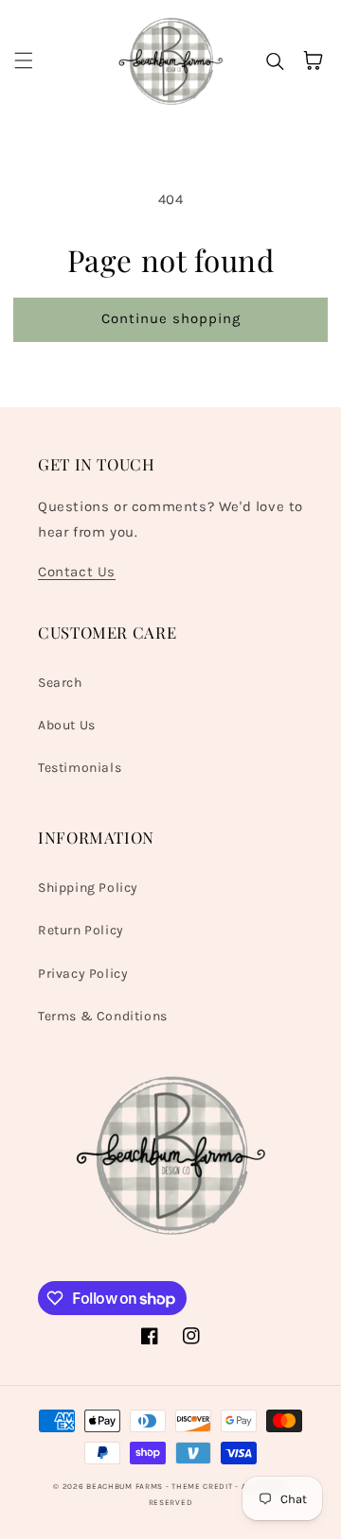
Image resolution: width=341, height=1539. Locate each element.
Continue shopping (171, 318)
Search (60, 683)
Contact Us (77, 571)
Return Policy (81, 930)
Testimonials (79, 768)
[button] (24, 60)
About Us (67, 725)
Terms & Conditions (103, 1016)
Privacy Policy (83, 974)
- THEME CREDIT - (204, 1486)
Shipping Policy (88, 888)
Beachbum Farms (124, 1486)
